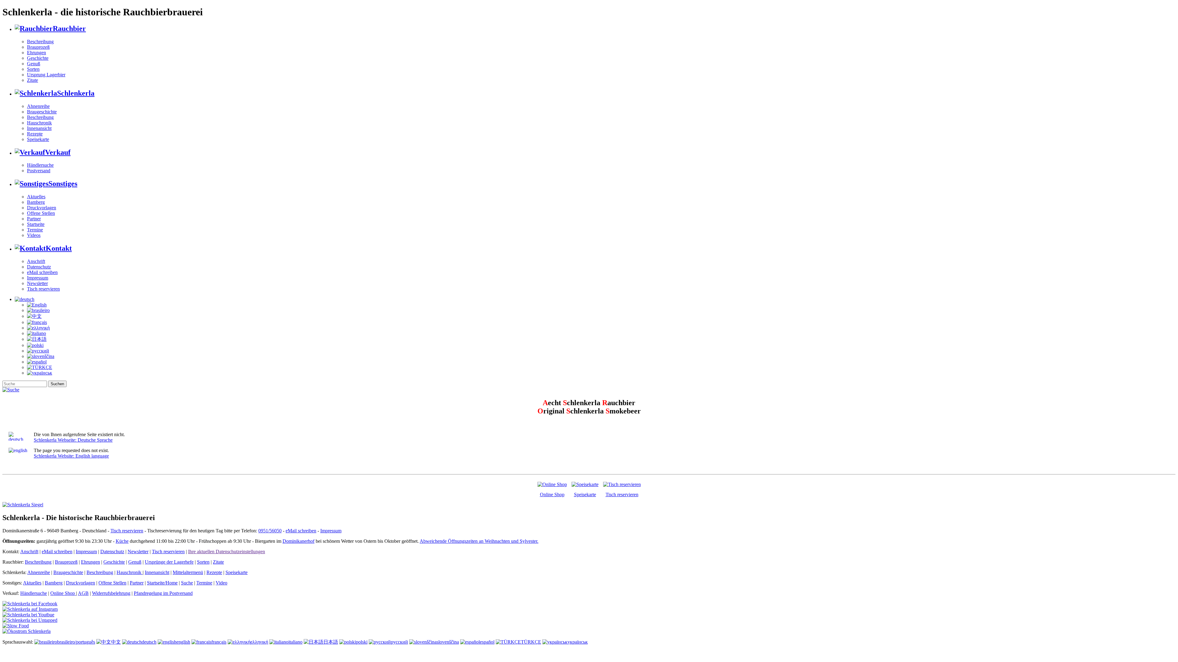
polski (362, 642)
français (218, 642)
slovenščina (448, 642)
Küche (122, 541)
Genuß (33, 63)
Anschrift (36, 261)
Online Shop (552, 494)
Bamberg (36, 202)
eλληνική (259, 642)
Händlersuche (40, 165)
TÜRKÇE (531, 642)
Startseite (35, 224)
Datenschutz (39, 266)
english (183, 642)
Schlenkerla (75, 93)
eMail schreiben (42, 272)
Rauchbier (69, 28)
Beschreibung (40, 41)
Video (221, 582)
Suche (187, 582)
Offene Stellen (41, 213)
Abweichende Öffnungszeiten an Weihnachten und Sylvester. (479, 541)
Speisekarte (38, 139)
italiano (295, 642)
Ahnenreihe (38, 106)
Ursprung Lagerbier (46, 74)
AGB (83, 593)
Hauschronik (39, 122)
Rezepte (35, 133)
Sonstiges (62, 184)
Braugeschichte (42, 111)
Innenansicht (39, 128)
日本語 (330, 642)
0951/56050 (270, 530)
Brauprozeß (38, 47)
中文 (116, 642)
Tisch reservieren (43, 288)
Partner (34, 218)
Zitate (32, 80)
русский (399, 642)
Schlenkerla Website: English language (71, 455)
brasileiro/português (76, 642)
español (487, 642)
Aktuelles (36, 196)
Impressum (37, 277)
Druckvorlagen (41, 207)
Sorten (33, 69)
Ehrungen (36, 52)
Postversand (38, 170)
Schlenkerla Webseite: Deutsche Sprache (73, 440)
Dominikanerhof (298, 541)
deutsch (149, 642)
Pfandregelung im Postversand (163, 593)
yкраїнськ (578, 642)
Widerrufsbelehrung (111, 593)
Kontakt (59, 248)
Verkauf (58, 152)
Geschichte (37, 58)
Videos (33, 235)
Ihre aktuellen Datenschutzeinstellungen (226, 551)
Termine (35, 229)
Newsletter (37, 283)
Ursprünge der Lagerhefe (169, 562)
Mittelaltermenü (188, 572)
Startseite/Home (162, 582)
